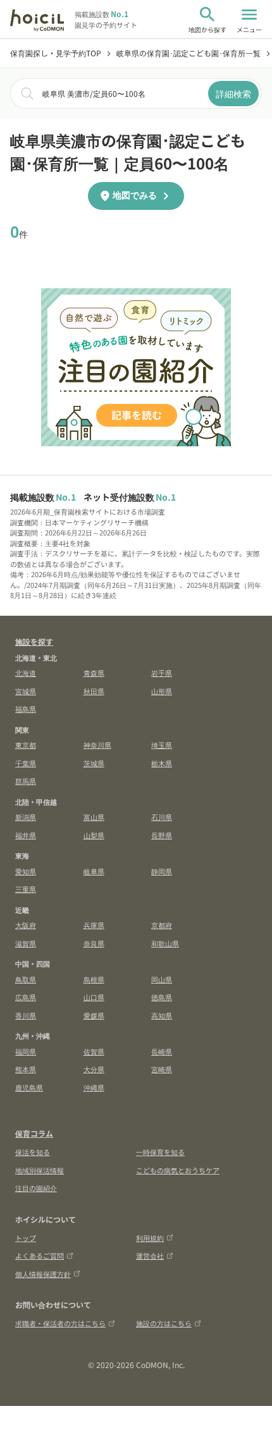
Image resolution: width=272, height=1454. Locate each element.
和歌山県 (165, 943)
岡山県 (161, 979)
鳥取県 (25, 979)
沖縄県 (93, 1087)
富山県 (93, 817)
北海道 (25, 673)
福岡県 (25, 1051)
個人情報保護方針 (43, 1274)
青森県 (93, 673)
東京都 (25, 745)
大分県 (93, 1069)
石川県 (161, 817)
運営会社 (150, 1255)
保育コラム (34, 1133)
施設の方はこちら (164, 1323)
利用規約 (150, 1238)
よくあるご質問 (39, 1255)
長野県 (161, 835)
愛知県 (25, 871)
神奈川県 (97, 745)
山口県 (93, 997)
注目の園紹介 (36, 1188)
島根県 (93, 979)
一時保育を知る (160, 1152)
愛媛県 (93, 1015)
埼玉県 (161, 745)
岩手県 (161, 673)
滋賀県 (25, 943)
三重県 (25, 889)
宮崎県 (161, 1069)
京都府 (161, 925)
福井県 (25, 835)
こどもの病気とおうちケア (177, 1170)
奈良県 (93, 943)
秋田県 (93, 691)
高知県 (161, 1015)
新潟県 (25, 817)
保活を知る (32, 1152)
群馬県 (25, 781)
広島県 (25, 997)
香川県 (25, 1015)
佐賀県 (93, 1051)
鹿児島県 (29, 1087)
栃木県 (161, 763)
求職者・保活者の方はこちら (60, 1323)
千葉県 (25, 763)
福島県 (25, 709)
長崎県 (161, 1051)
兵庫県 (93, 925)
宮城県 (25, 691)
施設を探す (34, 641)
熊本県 (25, 1069)
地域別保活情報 (39, 1170)
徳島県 (161, 997)
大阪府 (25, 925)
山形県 (161, 691)
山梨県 (93, 835)
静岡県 (161, 871)
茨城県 (93, 763)
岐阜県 (93, 871)
